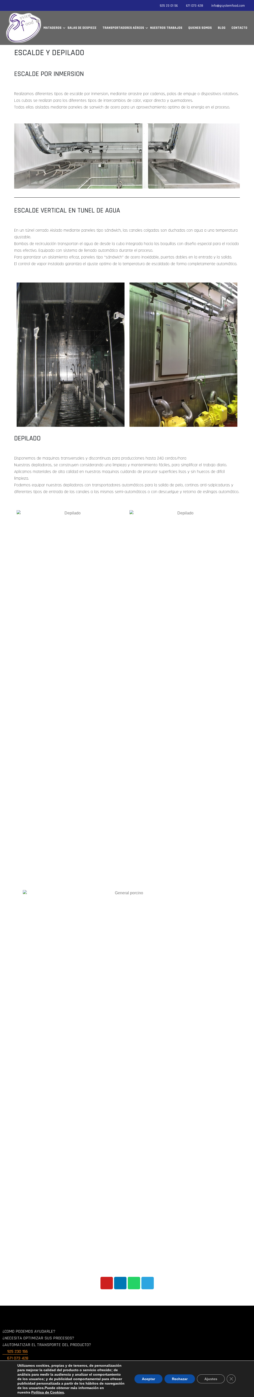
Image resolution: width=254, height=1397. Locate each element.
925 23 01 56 (169, 5)
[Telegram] (147, 1283)
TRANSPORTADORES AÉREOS (123, 28)
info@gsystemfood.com (228, 5)
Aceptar (148, 1379)
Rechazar (180, 1379)
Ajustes (210, 1379)
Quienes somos (200, 28)
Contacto (239, 28)
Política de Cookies (47, 1392)
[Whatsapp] (134, 1283)
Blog (221, 28)
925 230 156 (17, 1351)
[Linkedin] (120, 1283)
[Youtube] (106, 1283)
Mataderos (52, 28)
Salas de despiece (81, 28)
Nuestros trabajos (166, 28)
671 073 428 (194, 5)
